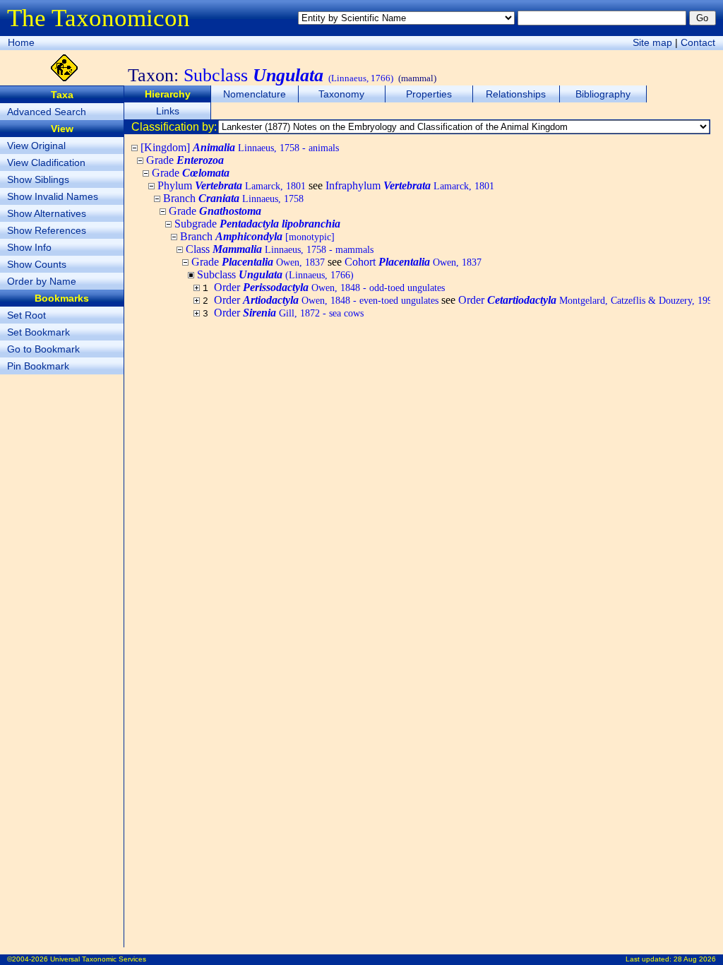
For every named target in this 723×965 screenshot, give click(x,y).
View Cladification (46, 162)
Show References (46, 230)
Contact (698, 42)
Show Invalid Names (52, 196)
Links (167, 111)
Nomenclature (254, 94)
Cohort (413, 262)
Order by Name (41, 281)
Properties (429, 94)
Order (329, 287)
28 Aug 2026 (695, 959)
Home (21, 42)
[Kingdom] (240, 147)
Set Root (26, 315)
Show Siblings (38, 179)
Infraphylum (409, 185)
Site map (652, 42)
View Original (36, 145)
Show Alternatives (46, 213)
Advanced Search (46, 111)
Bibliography (603, 94)
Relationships (516, 94)
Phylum (231, 185)
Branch (233, 198)
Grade (185, 160)
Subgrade (257, 224)
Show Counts (36, 264)
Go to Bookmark (43, 349)
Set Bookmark (38, 332)
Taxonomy (341, 94)
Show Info (29, 247)
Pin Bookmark (38, 366)
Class (280, 249)
